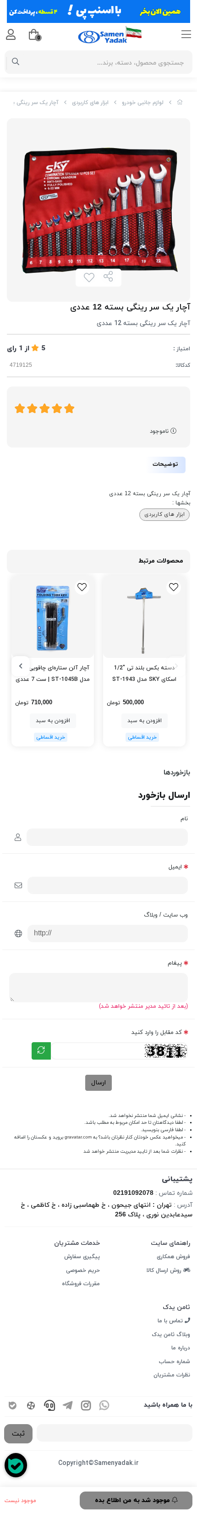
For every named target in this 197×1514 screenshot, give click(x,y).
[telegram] (68, 1406)
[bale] (13, 1406)
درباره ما (180, 1348)
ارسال (98, 1082)
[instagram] (86, 1406)
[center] (15, 62)
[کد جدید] (41, 1051)
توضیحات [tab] (165, 464)
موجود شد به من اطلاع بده (133, 1500)
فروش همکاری (173, 1256)
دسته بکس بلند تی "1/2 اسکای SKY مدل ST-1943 (144, 674)
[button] (176, 666)
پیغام (175, 963)
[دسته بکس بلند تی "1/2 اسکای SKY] (144, 616)
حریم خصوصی (83, 1270)
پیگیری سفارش (82, 1256)
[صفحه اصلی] (180, 102)
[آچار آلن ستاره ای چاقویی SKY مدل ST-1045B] (52, 616)
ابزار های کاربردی (90, 102)
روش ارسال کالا (165, 1270)
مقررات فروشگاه (81, 1283)
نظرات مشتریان (171, 1375)
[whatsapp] (104, 1406)
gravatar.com (78, 1137)
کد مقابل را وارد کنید (156, 1032)
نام (184, 819)
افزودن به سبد (144, 720)
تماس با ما (171, 1321)
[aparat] (31, 1406)
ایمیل (175, 867)
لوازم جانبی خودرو (143, 102)
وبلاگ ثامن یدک (171, 1334)
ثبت (18, 1434)
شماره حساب (174, 1361)
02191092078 (133, 1193)
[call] (49, 1406)
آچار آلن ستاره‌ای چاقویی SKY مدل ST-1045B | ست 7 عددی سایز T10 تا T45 (53, 674)
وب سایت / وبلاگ (166, 915)
